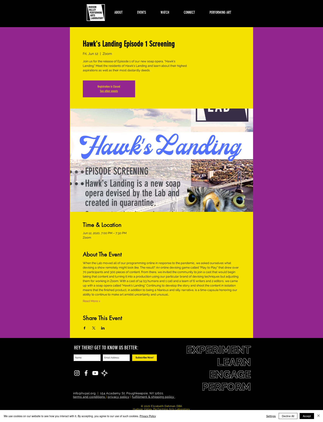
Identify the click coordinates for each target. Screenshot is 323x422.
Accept (307, 416)
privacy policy (118, 397)
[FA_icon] (104, 373)
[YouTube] (95, 373)
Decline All (288, 416)
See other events (109, 91)
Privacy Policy (148, 416)
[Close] (318, 416)
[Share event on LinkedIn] (103, 328)
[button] (118, 12)
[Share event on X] (94, 328)
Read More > (91, 301)
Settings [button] (271, 416)
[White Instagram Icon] (77, 373)
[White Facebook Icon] (86, 373)
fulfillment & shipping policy (153, 397)
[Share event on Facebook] (84, 328)
